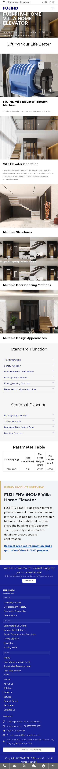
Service (7, 696)
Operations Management (17, 662)
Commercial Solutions (15, 625)
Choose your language (18, 2)
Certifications (10, 615)
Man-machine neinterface (19, 371)
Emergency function (15, 377)
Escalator (8, 643)
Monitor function (13, 433)
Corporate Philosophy (15, 611)
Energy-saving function (17, 383)
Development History (15, 606)
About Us (8, 683)
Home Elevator (11, 638)
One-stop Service (13, 670)
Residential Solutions (14, 630)
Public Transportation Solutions (20, 634)
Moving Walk (10, 647)
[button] (53, 8)
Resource (9, 705)
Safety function (12, 365)
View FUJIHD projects (33, 550)
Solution (8, 688)
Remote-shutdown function (20, 389)
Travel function (12, 359)
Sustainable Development (17, 666)
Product (33, 32)
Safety (7, 657)
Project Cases (11, 701)
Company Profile (12, 602)
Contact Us (9, 709)
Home (22, 32)
